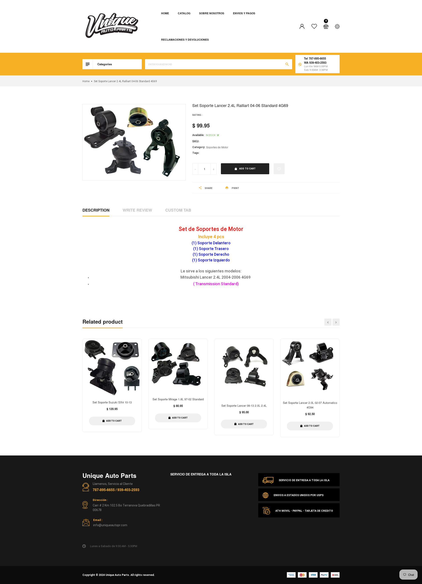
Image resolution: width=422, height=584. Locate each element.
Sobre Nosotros (211, 13)
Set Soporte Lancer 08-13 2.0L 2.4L (244, 405)
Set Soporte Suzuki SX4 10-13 (112, 402)
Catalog (184, 13)
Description (95, 210)
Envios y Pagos (244, 13)
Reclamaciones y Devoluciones (185, 40)
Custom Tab (178, 210)
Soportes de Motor (217, 147)
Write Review (137, 210)
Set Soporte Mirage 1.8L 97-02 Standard (178, 399)
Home (165, 13)
